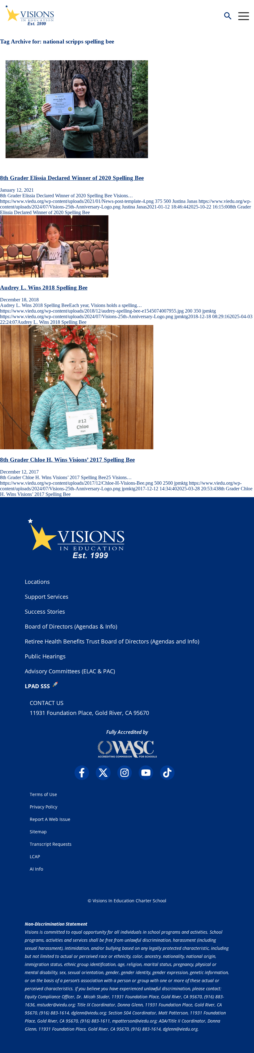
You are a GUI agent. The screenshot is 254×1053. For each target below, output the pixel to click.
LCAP (35, 856)
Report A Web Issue (50, 819)
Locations (37, 581)
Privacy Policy (43, 807)
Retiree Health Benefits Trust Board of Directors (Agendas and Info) (112, 641)
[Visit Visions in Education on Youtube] (148, 772)
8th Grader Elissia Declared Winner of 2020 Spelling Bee (72, 178)
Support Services (46, 596)
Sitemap (38, 832)
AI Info (36, 869)
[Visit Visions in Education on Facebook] (84, 772)
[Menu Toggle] (243, 16)
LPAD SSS (37, 686)
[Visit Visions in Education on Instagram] (127, 772)
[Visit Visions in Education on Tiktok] (170, 772)
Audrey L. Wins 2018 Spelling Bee (43, 287)
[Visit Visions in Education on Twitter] (106, 772)
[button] (227, 16)
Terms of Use (43, 794)
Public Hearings (45, 656)
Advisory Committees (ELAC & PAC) (70, 671)
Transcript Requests (51, 844)
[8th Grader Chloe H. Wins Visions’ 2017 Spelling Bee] (76, 447)
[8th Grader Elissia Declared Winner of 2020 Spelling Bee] (76, 165)
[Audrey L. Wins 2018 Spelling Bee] (54, 275)
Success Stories (45, 611)
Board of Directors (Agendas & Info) (71, 626)
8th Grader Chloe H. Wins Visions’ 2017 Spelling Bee (67, 459)
